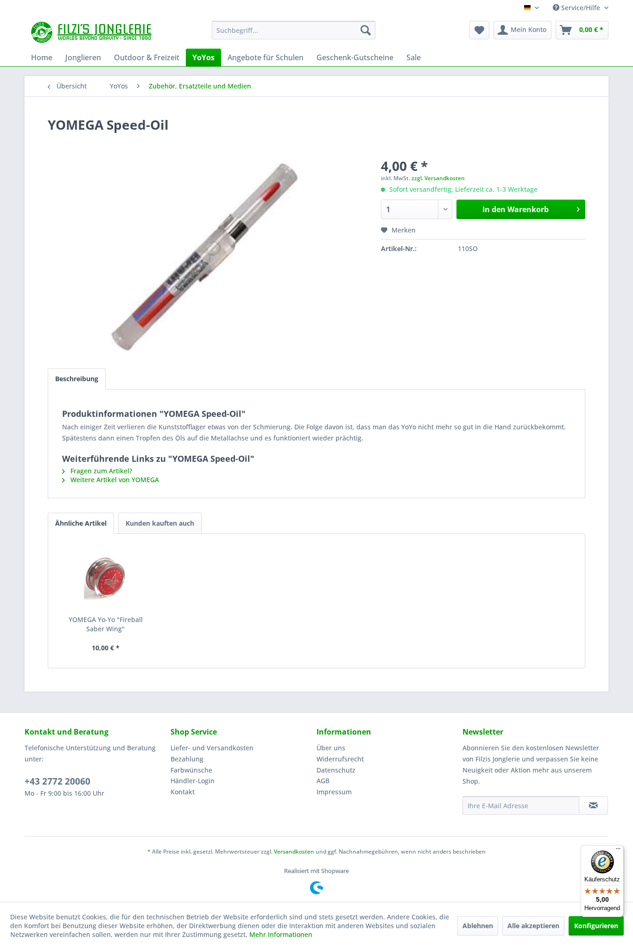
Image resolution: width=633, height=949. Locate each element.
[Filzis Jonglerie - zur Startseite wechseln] (92, 32)
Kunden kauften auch (160, 523)
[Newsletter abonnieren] (593, 805)
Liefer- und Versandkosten (212, 747)
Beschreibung (76, 378)
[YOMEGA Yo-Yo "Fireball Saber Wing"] (106, 578)
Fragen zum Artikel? (100, 470)
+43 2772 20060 (57, 781)
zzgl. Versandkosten (438, 178)
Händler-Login (193, 780)
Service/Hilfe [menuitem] (580, 7)
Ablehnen (477, 925)
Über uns (330, 747)
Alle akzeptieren (533, 925)
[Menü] (618, 850)
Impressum (334, 791)
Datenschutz (335, 770)
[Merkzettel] (479, 30)
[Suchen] (365, 30)
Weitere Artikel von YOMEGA (114, 479)
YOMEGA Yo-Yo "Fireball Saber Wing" (106, 624)
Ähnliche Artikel (81, 523)
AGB (322, 780)
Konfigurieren (596, 925)
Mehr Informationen (280, 934)
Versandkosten (294, 851)
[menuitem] (293, 30)
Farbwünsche (191, 770)
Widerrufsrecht (340, 758)
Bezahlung (187, 758)
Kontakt (183, 791)
